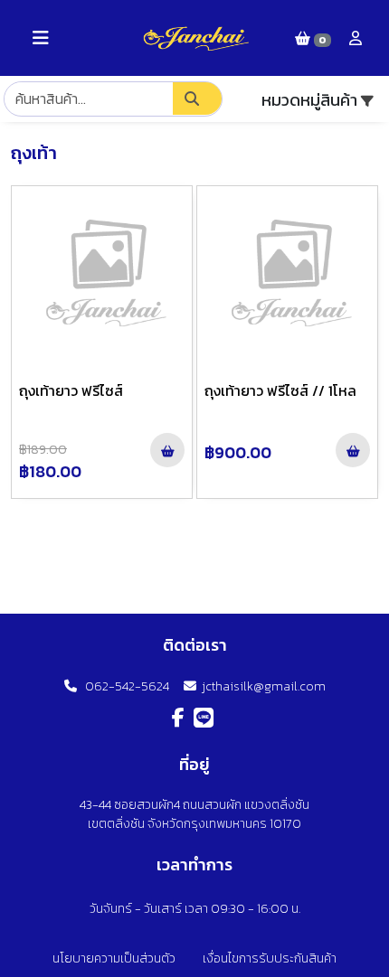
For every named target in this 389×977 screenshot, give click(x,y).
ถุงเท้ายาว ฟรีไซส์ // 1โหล (280, 390)
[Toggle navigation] (40, 37)
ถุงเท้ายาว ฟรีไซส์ (71, 390)
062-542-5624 (123, 686)
